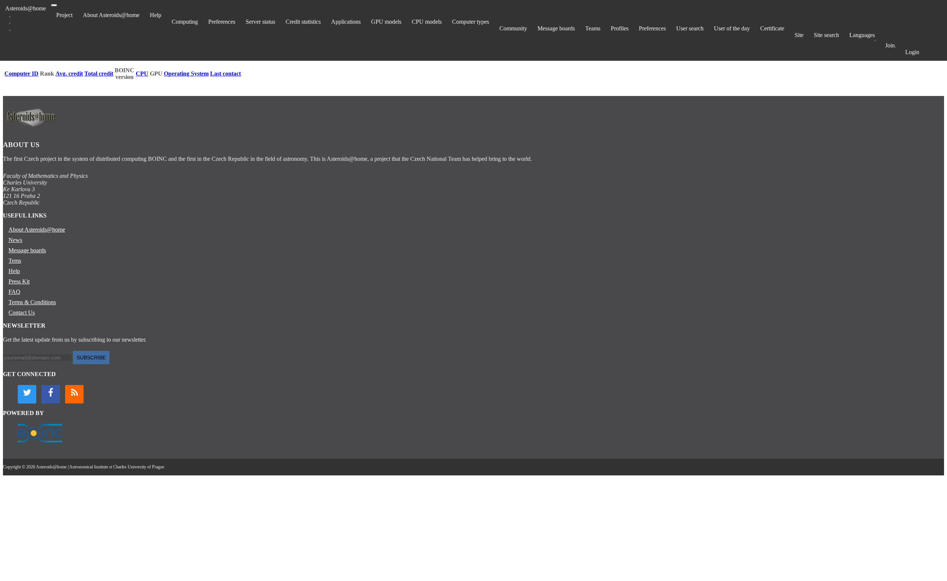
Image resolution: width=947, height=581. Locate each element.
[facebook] (50, 394)
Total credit (98, 73)
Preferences (221, 22)
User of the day (732, 28)
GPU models (386, 22)
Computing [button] (185, 22)
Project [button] (64, 15)
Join (890, 45)
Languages (862, 35)
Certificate (772, 28)
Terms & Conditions (32, 302)
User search (690, 28)
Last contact (225, 73)
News (15, 240)
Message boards (556, 28)
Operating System (186, 73)
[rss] (74, 394)
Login (912, 52)
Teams (592, 28)
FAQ (14, 292)
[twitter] (27, 394)
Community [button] (513, 28)
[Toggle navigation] (54, 5)
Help (155, 15)
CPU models (427, 22)
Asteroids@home (25, 8)
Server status (260, 22)
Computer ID (21, 73)
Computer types (470, 22)
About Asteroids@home (111, 15)
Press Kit (19, 281)
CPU (142, 73)
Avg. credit (69, 73)
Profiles (619, 28)
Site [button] (799, 35)
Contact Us (22, 312)
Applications (346, 22)
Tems (15, 261)
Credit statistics (303, 22)
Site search (826, 35)
